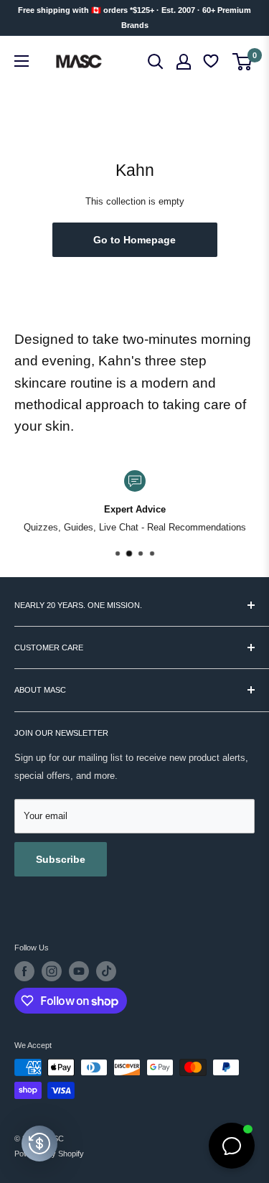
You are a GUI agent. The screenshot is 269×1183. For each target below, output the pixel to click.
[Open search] (156, 62)
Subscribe (60, 859)
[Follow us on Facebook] (24, 971)
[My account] (183, 62)
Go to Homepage (134, 240)
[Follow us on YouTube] (79, 971)
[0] (243, 61)
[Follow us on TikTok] (106, 971)
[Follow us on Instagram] (52, 971)
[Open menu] (21, 61)
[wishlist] (212, 61)
